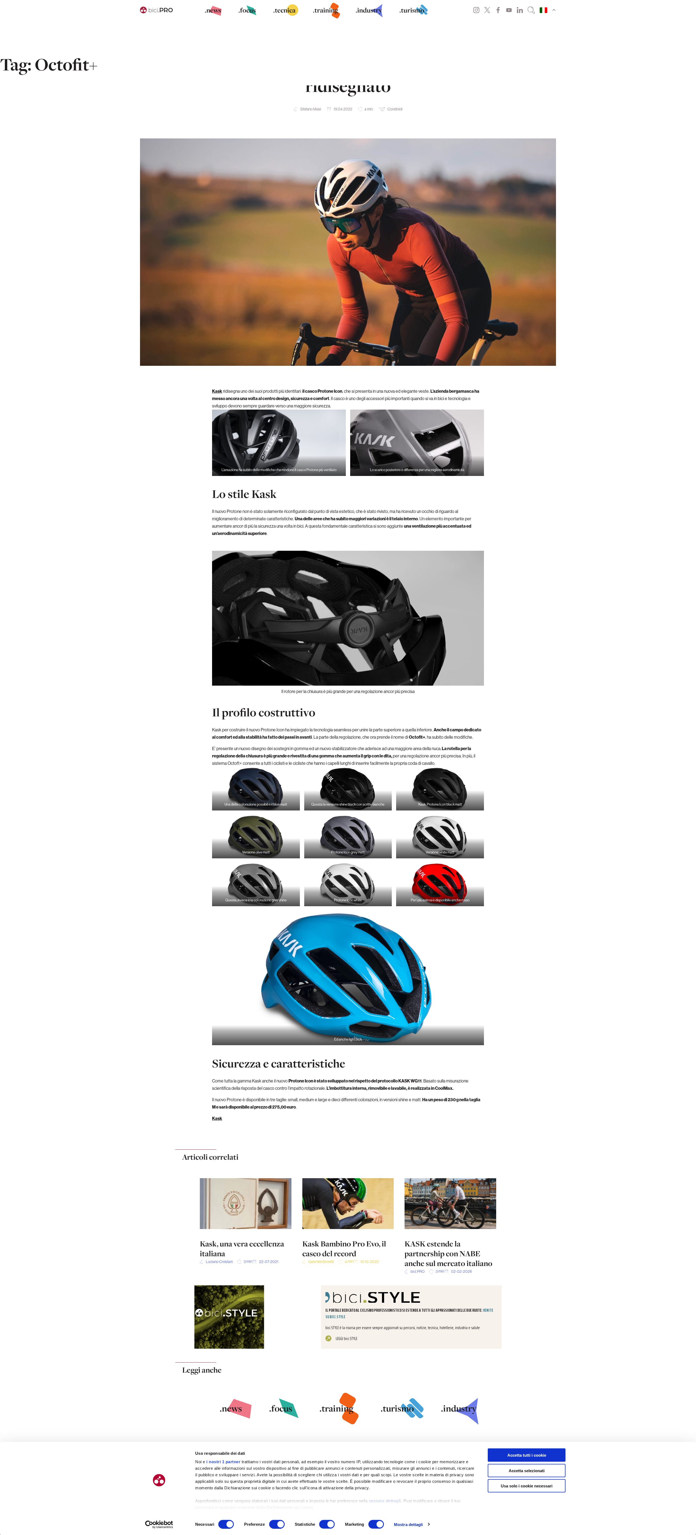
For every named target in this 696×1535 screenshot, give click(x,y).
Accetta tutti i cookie (526, 1455)
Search (531, 10)
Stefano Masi (310, 109)
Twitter (487, 10)
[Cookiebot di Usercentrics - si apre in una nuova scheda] (159, 1524)
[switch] (277, 1524)
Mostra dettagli (408, 1524)
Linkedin (520, 10)
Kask (217, 391)
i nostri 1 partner (223, 1461)
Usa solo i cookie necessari (526, 1486)
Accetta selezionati (527, 1470)
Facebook (498, 10)
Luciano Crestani (219, 1261)
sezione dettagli (385, 1501)
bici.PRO (418, 1271)
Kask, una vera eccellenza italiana (242, 1248)
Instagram (476, 10)
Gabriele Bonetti (321, 1261)
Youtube (509, 10)
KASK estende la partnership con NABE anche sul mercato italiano (448, 1253)
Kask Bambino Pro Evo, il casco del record (344, 1248)
